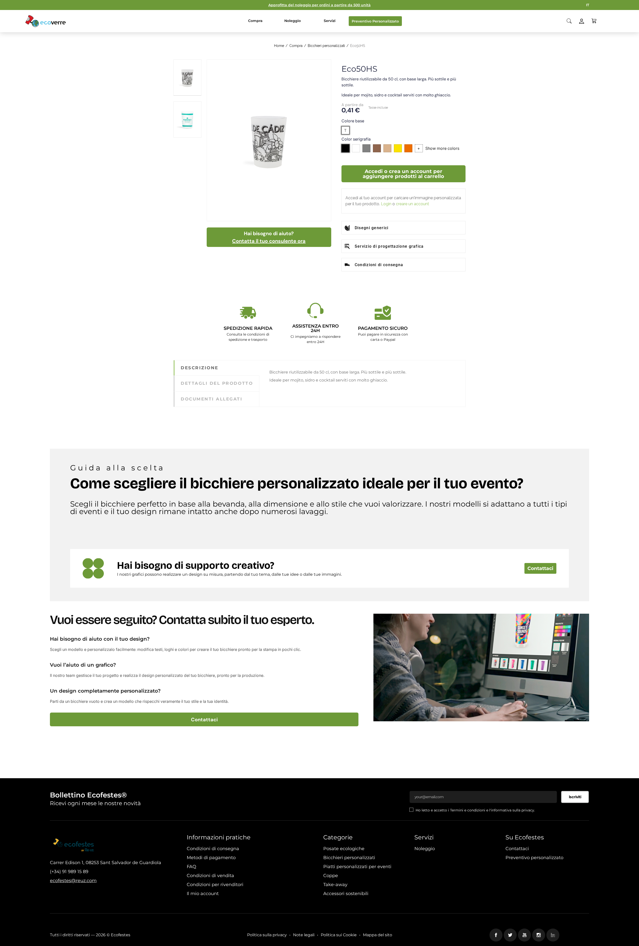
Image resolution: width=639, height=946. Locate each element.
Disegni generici (372, 227)
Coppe (330, 875)
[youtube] (524, 935)
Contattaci (540, 568)
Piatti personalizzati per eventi (357, 866)
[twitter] (510, 935)
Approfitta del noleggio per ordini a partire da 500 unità (319, 5)
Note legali (304, 935)
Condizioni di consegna (379, 264)
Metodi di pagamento (211, 857)
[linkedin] (552, 935)
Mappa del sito (377, 935)
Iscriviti (575, 796)
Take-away (335, 884)
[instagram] (538, 935)
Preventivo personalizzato (534, 857)
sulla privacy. (523, 810)
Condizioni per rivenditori (215, 884)
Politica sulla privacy (267, 935)
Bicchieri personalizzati (349, 857)
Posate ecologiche (343, 848)
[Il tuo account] (581, 21)
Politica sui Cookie (339, 935)
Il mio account (203, 893)
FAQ (191, 866)
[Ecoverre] (46, 21)
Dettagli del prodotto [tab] (217, 383)
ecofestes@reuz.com (73, 880)
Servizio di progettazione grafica (389, 246)
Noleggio (424, 848)
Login (386, 203)
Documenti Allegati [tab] (212, 398)
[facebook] (495, 935)
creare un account (412, 203)
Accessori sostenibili (345, 893)
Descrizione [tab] (199, 367)
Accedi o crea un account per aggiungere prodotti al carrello (403, 173)
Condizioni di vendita (210, 875)
